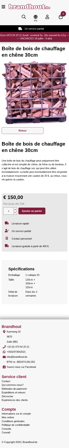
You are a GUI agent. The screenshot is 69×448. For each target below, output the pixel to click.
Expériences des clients (15, 400)
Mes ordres (8, 417)
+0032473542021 (16, 351)
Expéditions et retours (13, 392)
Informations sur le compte (16, 413)
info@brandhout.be (17, 356)
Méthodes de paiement (14, 388)
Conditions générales (13, 421)
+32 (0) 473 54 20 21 (18, 346)
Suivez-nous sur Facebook (21, 366)
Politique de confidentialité (16, 424)
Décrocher (7, 396)
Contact (6, 381)
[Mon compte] (47, 16)
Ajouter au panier (32, 210)
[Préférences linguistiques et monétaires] (35, 17)
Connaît (6, 432)
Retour (23, 130)
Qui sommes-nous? (12, 384)
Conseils (6, 428)
